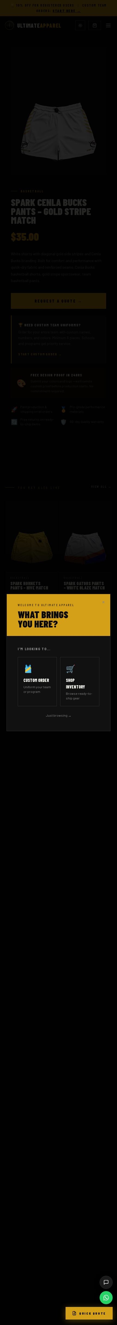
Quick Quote (92, 1313)
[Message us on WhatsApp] (106, 1297)
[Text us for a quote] (106, 1282)
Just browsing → (58, 715)
